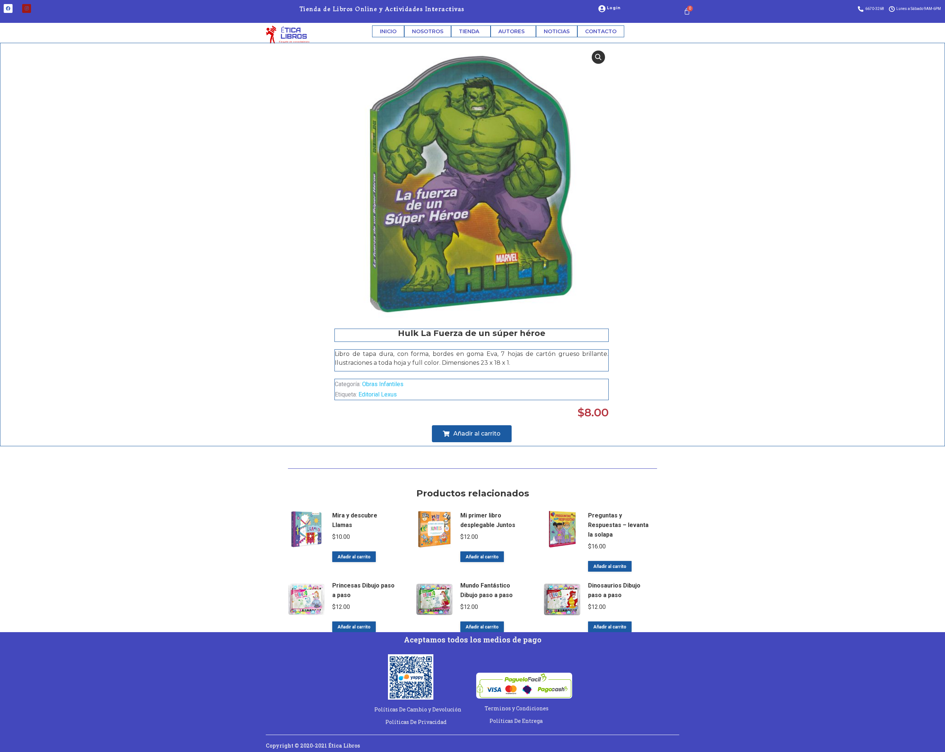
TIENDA (469, 31)
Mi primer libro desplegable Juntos (487, 520)
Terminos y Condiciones (517, 708)
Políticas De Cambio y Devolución (417, 709)
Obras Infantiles (382, 384)
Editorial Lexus (377, 394)
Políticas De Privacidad (416, 721)
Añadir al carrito (354, 556)
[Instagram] (26, 8)
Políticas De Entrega (516, 720)
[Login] (602, 9)
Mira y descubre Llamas (354, 520)
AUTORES (511, 31)
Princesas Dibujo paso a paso (363, 590)
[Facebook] (8, 8)
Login (614, 8)
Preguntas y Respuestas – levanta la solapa (618, 525)
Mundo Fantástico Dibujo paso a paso (486, 590)
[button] (598, 57)
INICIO (388, 31)
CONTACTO (600, 31)
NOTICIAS (557, 31)
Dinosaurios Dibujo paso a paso (614, 590)
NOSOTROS (427, 31)
